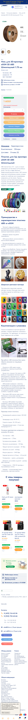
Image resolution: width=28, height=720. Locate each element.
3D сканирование (19, 656)
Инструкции (4, 692)
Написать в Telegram (14, 126)
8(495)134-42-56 (19, 8)
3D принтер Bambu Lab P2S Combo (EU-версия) (7, 534)
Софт (2, 666)
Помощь (3, 683)
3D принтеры (4, 655)
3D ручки (3, 657)
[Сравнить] (14, 139)
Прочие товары (5, 673)
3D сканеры (4, 656)
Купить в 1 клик (14, 118)
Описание (5, 146)
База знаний (4, 691)
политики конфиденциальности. (10, 708)
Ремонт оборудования (20, 662)
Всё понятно (5, 713)
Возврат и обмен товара (7, 699)
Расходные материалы (12, 13)
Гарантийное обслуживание (8, 688)
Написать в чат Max (14, 135)
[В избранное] (7, 139)
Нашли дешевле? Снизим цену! (10, 105)
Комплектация (6, 149)
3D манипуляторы (6, 659)
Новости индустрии (6, 689)
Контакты (3, 680)
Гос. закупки (4, 695)
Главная (3, 13)
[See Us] (3, 600)
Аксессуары (4, 669)
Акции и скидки (5, 653)
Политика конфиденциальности (10, 702)
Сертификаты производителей (9, 701)
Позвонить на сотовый (14, 122)
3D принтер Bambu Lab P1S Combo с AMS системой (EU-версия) (20, 535)
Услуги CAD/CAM (19, 660)
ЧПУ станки (4, 667)
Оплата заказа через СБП (8, 685)
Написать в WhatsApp (14, 131)
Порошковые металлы (7, 664)
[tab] (5, 146)
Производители (5, 694)
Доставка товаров (6, 687)
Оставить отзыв (4, 70)
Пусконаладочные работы (19, 663)
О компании (4, 681)
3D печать (17, 655)
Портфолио (17, 653)
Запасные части (5, 670)
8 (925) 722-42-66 (11, 616)
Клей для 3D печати (7, 497)
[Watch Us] (1, 600)
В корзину (14, 114)
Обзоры (17, 149)
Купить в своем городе (7, 698)
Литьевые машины (6, 671)
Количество (7, 107)
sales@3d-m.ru (18, 6)
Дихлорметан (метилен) (18, 498)
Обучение (17, 659)
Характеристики (17, 146)
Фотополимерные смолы (6, 662)
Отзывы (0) (14, 152)
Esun (2, 59)
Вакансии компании (6, 696)
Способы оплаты (5, 684)
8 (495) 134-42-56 (10, 613)
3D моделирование (19, 657)
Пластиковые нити (6, 660)
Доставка (4, 152)
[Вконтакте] (5, 600)
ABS (11, 73)
